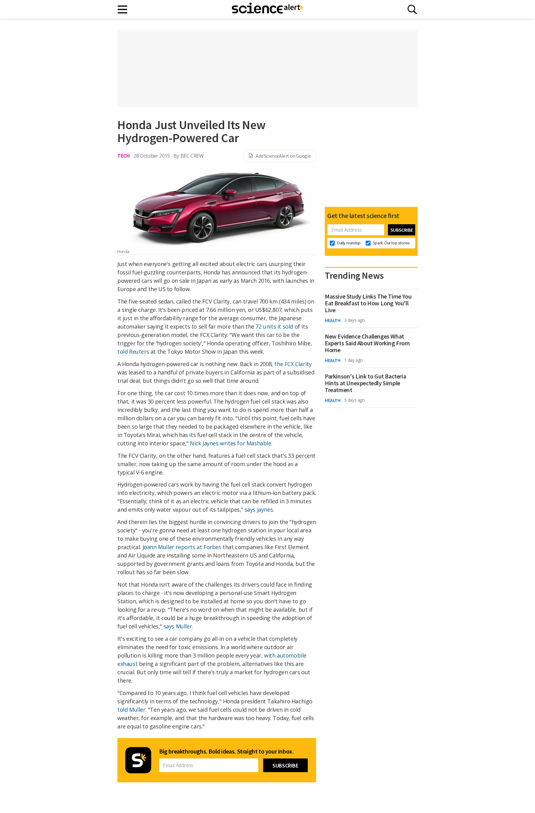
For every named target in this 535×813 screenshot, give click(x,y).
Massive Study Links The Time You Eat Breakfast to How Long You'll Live (368, 303)
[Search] (412, 9)
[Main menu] (122, 9)
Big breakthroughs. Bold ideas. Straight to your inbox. (226, 751)
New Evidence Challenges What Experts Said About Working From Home (367, 343)
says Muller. (178, 626)
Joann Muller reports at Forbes (181, 547)
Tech (123, 155)
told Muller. (131, 709)
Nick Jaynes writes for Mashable (230, 443)
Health (333, 320)
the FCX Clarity (292, 364)
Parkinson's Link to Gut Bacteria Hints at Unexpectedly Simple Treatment (365, 383)
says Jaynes (259, 509)
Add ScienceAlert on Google (283, 156)
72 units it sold (274, 326)
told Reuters (133, 351)
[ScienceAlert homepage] (267, 9)
